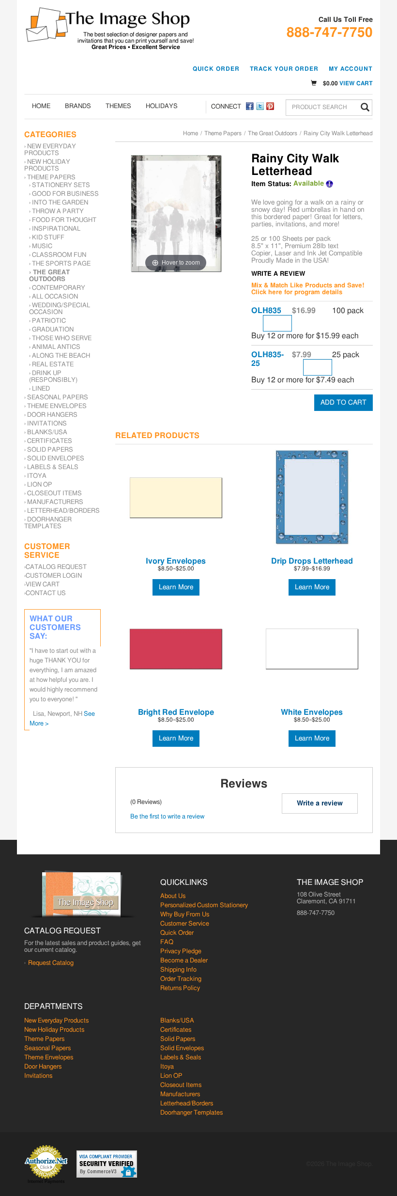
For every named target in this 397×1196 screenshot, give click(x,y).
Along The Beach (61, 356)
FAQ (166, 942)
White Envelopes (312, 712)
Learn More (176, 587)
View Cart (356, 83)
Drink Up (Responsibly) (53, 376)
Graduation (53, 330)
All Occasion (55, 297)
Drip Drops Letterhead (312, 561)
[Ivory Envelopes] (176, 497)
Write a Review (278, 274)
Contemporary (58, 288)
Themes (118, 106)
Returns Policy (180, 988)
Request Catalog (51, 963)
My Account (351, 69)
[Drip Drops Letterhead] (312, 497)
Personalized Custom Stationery (204, 905)
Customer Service (184, 924)
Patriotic (49, 321)
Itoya (36, 476)
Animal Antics (56, 347)
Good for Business (65, 194)
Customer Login (54, 576)
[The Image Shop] (107, 25)
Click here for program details (296, 292)
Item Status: (271, 184)
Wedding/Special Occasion (59, 308)
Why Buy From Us (184, 915)
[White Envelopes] (312, 648)
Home (41, 106)
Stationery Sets (61, 185)
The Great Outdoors (272, 133)
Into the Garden (60, 203)
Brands (78, 106)
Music (42, 246)
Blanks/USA (47, 432)
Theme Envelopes (57, 406)
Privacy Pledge (180, 951)
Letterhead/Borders (63, 511)
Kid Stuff (48, 238)
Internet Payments (46, 1181)
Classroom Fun (59, 255)
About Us (172, 896)
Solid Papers (50, 450)
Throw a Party (58, 211)
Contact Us (46, 593)
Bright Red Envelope (176, 712)
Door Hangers (52, 415)
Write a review (320, 803)
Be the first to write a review (167, 817)
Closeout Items (54, 493)
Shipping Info (178, 970)
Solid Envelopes (55, 459)
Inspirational (56, 229)
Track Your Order (284, 69)
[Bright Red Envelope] (176, 648)
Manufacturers (55, 502)
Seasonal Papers (57, 397)
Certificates (49, 441)
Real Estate (53, 365)
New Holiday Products (47, 165)
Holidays (162, 106)
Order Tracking (180, 979)
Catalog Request (56, 567)
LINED (41, 389)
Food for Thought (64, 220)
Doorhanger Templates (48, 523)
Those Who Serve (62, 338)
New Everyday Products (50, 150)
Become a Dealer (184, 961)
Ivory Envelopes (176, 561)
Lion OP (39, 485)
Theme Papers (223, 133)
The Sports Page (61, 264)
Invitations (47, 424)
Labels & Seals (52, 467)
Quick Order (216, 69)
